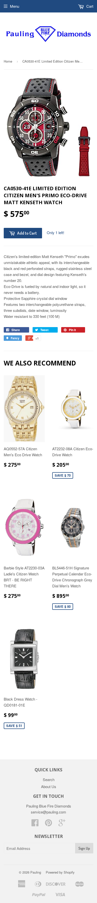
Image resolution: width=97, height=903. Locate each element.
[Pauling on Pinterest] (48, 824)
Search (48, 779)
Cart (89, 6)
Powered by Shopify (60, 872)
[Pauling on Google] (62, 824)
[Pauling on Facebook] (35, 824)
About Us (48, 786)
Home (8, 61)
